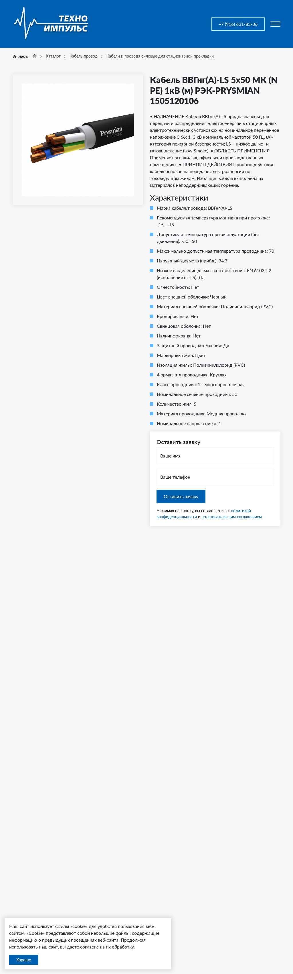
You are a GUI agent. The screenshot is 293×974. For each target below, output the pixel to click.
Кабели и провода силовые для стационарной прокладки (160, 56)
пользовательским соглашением (231, 516)
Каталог (53, 56)
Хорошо (23, 959)
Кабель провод (84, 56)
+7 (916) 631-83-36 (238, 24)
